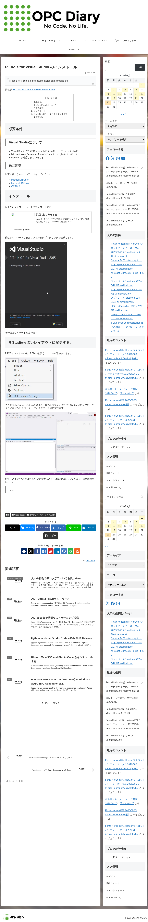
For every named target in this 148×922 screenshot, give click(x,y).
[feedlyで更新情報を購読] (70, 551)
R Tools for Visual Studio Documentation (34, 89)
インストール (40, 111)
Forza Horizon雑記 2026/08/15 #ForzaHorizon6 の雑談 (121, 196)
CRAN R (15, 186)
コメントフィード (115, 480)
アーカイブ (111, 121)
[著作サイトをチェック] (24, 551)
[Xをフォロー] (31, 551)
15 (142, 94)
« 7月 (124, 114)
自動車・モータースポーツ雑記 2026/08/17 (122, 185)
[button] (50, 535)
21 (136, 98)
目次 (47, 97)
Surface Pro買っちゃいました (126, 260)
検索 (107, 61)
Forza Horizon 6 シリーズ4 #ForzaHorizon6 (119, 222)
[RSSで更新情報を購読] (77, 551)
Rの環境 (40, 108)
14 (136, 94)
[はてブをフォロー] (44, 551)
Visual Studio (19, 515)
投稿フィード (113, 473)
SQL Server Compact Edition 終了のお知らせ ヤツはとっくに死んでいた (127, 327)
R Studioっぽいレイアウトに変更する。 (52, 114)
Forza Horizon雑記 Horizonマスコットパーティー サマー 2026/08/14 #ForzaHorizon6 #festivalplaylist (124, 209)
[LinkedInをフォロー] (57, 551)
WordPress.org (113, 487)
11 (119, 94)
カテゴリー (111, 134)
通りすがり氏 (127, 393)
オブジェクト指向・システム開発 (42, 515)
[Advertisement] (50, 725)
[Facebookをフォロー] (37, 551)
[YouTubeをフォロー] (50, 551)
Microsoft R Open (20, 180)
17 (113, 98)
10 (113, 94)
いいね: (39, 117)
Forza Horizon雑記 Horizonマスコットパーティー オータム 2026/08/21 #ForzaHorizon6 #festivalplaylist (124, 171)
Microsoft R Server (20, 183)
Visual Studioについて (46, 105)
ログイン (110, 466)
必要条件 (38, 102)
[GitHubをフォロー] (64, 551)
